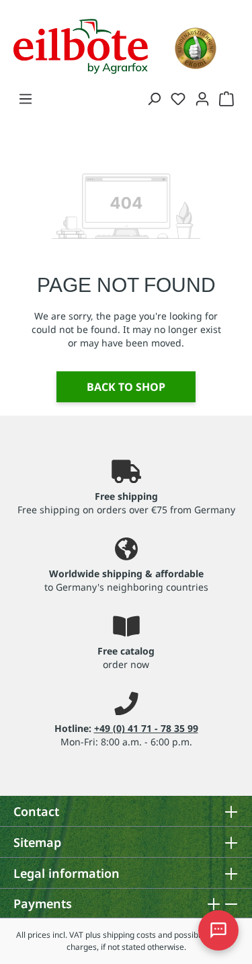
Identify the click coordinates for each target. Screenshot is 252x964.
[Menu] (25, 98)
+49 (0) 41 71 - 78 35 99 (146, 728)
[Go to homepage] (80, 45)
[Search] (154, 98)
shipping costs (129, 934)
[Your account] (202, 98)
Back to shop (126, 386)
